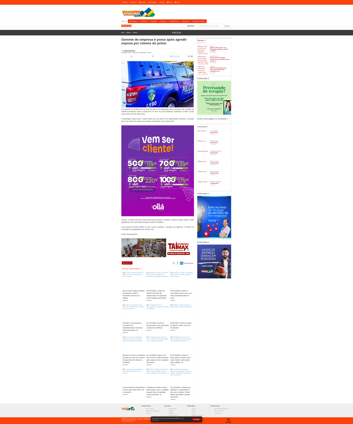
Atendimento (215, 406)
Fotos (170, 2)
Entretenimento (174, 21)
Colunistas (144, 21)
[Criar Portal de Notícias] (228, 421)
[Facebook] (127, 26)
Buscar (227, 26)
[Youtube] (130, 26)
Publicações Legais (198, 21)
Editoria (129, 32)
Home (126, 2)
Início (122, 32)
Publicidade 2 (203, 78)
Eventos (143, 2)
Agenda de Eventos (197, 415)
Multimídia (191, 406)
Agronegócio (133, 21)
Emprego (162, 21)
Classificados (172, 408)
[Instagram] (122, 26)
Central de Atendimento (221, 408)
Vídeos (178, 2)
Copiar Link (127, 263)
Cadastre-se (218, 413)
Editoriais (153, 21)
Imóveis (171, 411)
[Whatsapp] (125, 26)
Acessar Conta (218, 411)
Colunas (161, 2)
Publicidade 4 (203, 242)
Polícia (176, 32)
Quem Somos (150, 408)
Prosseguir (196, 419)
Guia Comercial (173, 415)
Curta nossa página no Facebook (212, 119)
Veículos (171, 413)
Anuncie (148, 413)
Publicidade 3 (203, 194)
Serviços (167, 406)
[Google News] (186, 263)
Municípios (185, 21)
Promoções (152, 2)
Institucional (146, 406)
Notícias (134, 2)
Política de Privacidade (152, 411)
